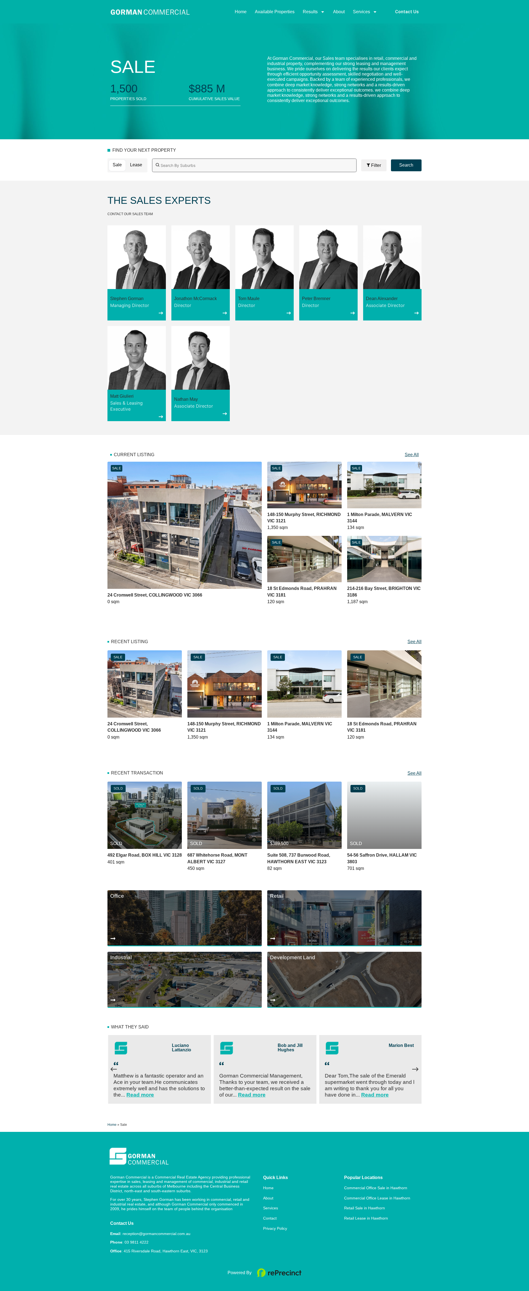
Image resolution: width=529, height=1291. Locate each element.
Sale (117, 164)
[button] (136, 272)
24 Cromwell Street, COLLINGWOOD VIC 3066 (154, 595)
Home (241, 11)
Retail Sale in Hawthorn (364, 1208)
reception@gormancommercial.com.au (156, 1233)
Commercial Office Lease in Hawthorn (377, 1198)
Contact (270, 1218)
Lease (136, 164)
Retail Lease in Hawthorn (366, 1218)
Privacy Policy (275, 1228)
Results (310, 11)
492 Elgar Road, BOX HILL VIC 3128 (144, 855)
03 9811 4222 (137, 1242)
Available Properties (275, 11)
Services (361, 11)
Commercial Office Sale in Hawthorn (375, 1188)
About (339, 11)
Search (406, 165)
